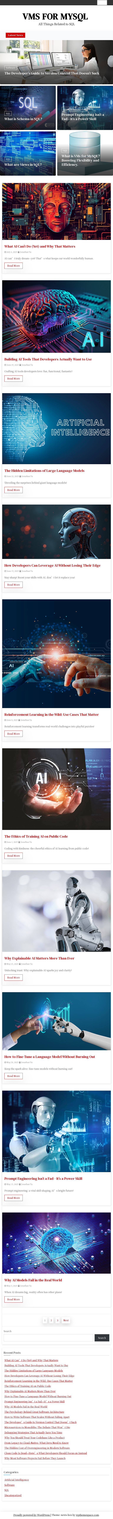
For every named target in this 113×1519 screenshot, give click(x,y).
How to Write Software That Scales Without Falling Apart (36, 1417)
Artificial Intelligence (74, 109)
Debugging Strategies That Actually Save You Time (33, 1432)
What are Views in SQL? (23, 164)
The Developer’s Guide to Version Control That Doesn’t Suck (51, 73)
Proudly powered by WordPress (31, 1515)
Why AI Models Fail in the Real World (33, 1280)
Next (66, 1320)
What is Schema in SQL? (23, 118)
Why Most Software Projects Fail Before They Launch (34, 1458)
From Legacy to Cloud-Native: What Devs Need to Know (36, 1442)
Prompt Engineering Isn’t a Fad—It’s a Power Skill (83, 116)
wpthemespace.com (87, 1515)
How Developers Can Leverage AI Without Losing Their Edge (52, 565)
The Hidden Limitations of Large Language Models (44, 470)
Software (10, 67)
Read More (13, 265)
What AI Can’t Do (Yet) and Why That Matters (39, 246)
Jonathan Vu (25, 252)
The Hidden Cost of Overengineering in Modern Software (37, 1448)
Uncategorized (12, 1495)
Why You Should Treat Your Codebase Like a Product (34, 1437)
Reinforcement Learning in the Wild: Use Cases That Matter (51, 714)
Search (7, 1331)
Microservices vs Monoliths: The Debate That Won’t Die (37, 1427)
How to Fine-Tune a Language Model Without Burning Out (49, 1056)
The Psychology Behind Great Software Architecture (34, 1411)
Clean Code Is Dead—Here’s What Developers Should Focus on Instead (45, 1453)
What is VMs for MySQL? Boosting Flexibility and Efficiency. (81, 160)
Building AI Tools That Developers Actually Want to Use (48, 359)
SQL (8, 113)
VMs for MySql (55, 16)
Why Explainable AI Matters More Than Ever (39, 958)
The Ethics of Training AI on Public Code (36, 836)
